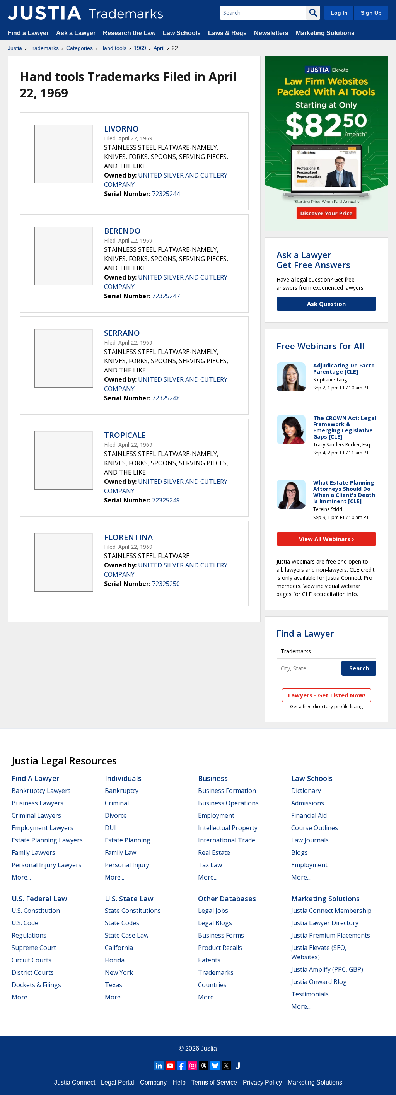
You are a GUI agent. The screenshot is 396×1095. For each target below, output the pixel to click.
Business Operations (228, 803)
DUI (110, 827)
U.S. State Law (129, 898)
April (159, 48)
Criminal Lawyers (36, 815)
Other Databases (227, 898)
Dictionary (306, 790)
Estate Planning (127, 840)
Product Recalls (220, 947)
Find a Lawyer (28, 33)
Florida (115, 960)
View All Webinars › (326, 539)
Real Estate (214, 852)
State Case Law (126, 935)
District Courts (33, 972)
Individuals (123, 778)
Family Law (120, 852)
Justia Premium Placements (330, 935)
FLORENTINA (128, 537)
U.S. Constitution (36, 910)
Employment (216, 815)
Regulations (29, 935)
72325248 (166, 398)
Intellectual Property (228, 827)
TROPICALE (125, 435)
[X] (226, 1065)
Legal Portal (117, 1082)
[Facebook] (181, 1065)
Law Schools (182, 33)
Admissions (307, 803)
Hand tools (113, 48)
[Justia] (44, 13)
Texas (113, 985)
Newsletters (271, 33)
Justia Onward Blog (319, 981)
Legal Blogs (215, 923)
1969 (140, 48)
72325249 (166, 500)
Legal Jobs (213, 910)
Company (153, 1082)
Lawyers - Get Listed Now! (326, 695)
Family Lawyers (33, 852)
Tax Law (210, 865)
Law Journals (310, 840)
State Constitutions (133, 910)
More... (21, 877)
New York (119, 972)
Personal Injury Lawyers (47, 865)
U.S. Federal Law (39, 898)
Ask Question (326, 303)
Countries (212, 985)
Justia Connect (74, 1082)
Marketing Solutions (325, 33)
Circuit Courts (31, 960)
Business (213, 778)
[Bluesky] (215, 1065)
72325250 (166, 583)
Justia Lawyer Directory (324, 923)
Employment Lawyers (42, 827)
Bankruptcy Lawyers (41, 790)
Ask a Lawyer (76, 33)
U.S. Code (25, 923)
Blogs (299, 852)
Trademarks (44, 48)
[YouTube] (170, 1065)
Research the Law (129, 33)
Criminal (117, 803)
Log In (339, 13)
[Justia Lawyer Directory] (237, 1065)
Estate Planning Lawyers (47, 840)
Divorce (116, 815)
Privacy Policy (262, 1082)
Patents (209, 960)
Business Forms (221, 935)
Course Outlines (314, 827)
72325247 (166, 296)
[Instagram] (192, 1065)
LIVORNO (121, 128)
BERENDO (122, 230)
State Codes (122, 923)
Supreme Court (34, 947)
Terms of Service (214, 1082)
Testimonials (310, 994)
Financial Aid (309, 815)
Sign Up (371, 13)
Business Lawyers (37, 803)
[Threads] (203, 1065)
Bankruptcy (121, 790)
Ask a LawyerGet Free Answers (313, 259)
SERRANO (122, 333)
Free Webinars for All (320, 346)
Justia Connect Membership (331, 910)
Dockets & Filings (36, 985)
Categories (79, 48)
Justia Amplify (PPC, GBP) (327, 969)
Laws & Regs (227, 33)
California (119, 947)
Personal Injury (127, 865)
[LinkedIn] (159, 1065)
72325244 (166, 194)
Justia (15, 48)
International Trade (226, 840)
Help (179, 1082)
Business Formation (227, 790)
